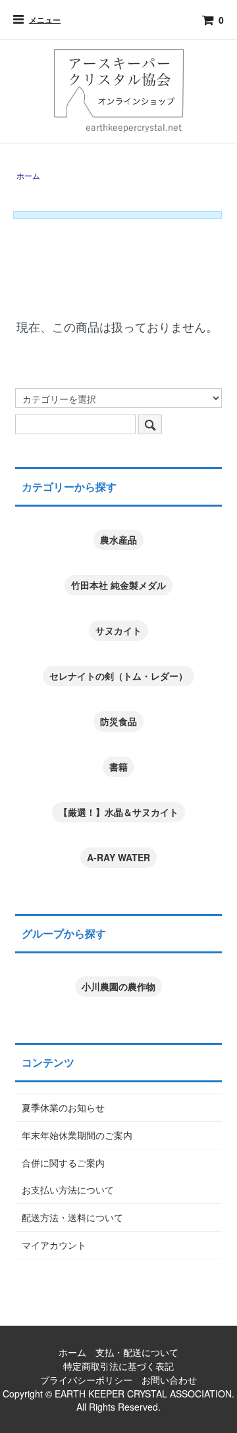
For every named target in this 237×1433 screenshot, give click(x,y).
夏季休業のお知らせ (63, 1107)
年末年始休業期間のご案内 (77, 1135)
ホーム (28, 175)
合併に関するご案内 (63, 1162)
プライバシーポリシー (86, 1379)
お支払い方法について (68, 1189)
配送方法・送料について (72, 1217)
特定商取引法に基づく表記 (118, 1365)
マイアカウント (54, 1244)
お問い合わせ (169, 1379)
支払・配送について (136, 1352)
